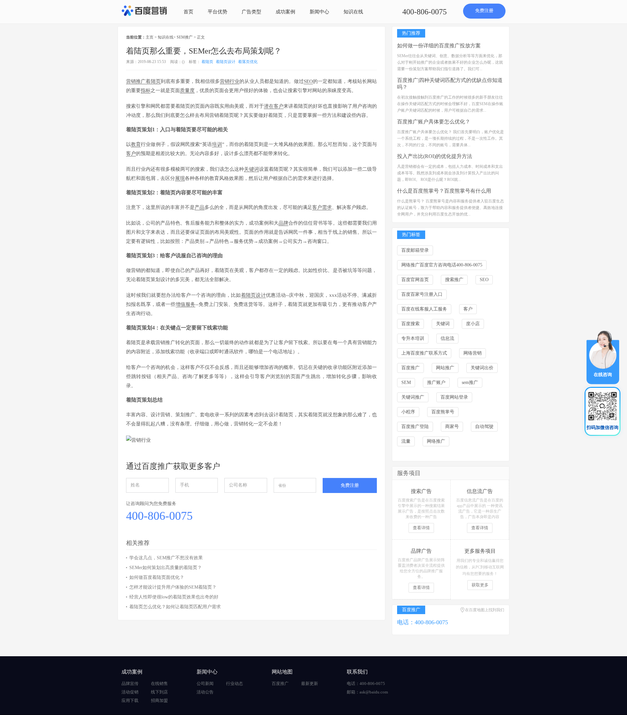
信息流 (447, 338)
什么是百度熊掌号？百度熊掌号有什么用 (444, 191)
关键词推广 (412, 397)
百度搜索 (410, 323)
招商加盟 (159, 700)
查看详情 (421, 527)
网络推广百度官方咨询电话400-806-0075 (441, 264)
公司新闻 (205, 683)
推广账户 (436, 382)
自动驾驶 (484, 426)
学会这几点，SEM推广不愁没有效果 (166, 557)
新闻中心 (319, 11)
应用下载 (129, 700)
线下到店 (159, 692)
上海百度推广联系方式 (424, 353)
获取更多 (480, 584)
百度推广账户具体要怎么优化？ (433, 121)
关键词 (443, 323)
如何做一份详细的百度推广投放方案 (439, 45)
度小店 (473, 323)
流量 (405, 441)
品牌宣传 (129, 683)
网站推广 (445, 367)
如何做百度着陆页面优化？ (156, 577)
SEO (484, 279)
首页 (188, 11)
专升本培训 (412, 338)
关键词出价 (482, 367)
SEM (406, 382)
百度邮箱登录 (415, 250)
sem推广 (470, 382)
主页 (149, 37)
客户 (468, 309)
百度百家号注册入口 (421, 294)
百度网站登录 (454, 397)
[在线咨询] (603, 357)
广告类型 (251, 11)
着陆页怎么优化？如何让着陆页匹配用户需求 (175, 606)
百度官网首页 (415, 279)
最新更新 (309, 683)
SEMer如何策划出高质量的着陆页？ (165, 567)
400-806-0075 (424, 12)
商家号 (452, 426)
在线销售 (159, 683)
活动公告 (205, 692)
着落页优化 (248, 61)
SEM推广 (185, 37)
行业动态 (234, 683)
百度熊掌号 (442, 411)
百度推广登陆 (415, 426)
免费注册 (484, 10)
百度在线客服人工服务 (424, 309)
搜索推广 (454, 279)
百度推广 (410, 367)
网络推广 (436, 441)
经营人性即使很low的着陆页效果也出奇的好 (173, 597)
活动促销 (129, 692)
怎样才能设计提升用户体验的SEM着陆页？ (173, 587)
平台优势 (217, 11)
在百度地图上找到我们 (484, 610)
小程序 (408, 411)
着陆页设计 (225, 61)
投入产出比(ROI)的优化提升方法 (434, 156)
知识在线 (353, 11)
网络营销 (472, 353)
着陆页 (207, 61)
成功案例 (285, 11)
